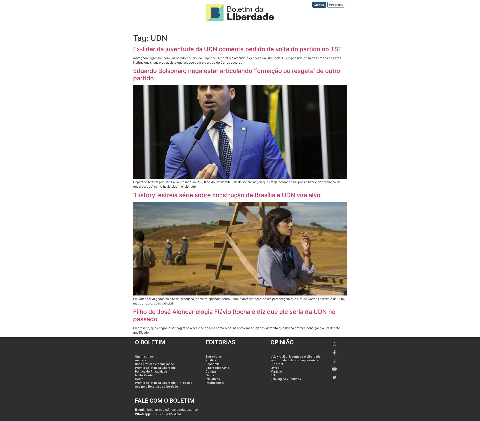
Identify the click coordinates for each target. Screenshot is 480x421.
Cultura (211, 371)
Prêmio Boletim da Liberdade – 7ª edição (163, 383)
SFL (273, 375)
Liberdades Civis (217, 368)
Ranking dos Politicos (286, 379)
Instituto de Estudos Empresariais (294, 360)
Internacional (215, 383)
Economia (213, 364)
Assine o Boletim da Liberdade (156, 386)
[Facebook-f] (334, 352)
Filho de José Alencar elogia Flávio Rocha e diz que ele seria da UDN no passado (234, 315)
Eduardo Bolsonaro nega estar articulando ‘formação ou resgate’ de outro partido (236, 74)
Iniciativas (213, 379)
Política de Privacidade (151, 371)
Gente (210, 375)
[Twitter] (334, 377)
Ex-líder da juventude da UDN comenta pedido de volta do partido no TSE (237, 49)
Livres (275, 368)
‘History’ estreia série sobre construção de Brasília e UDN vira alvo (226, 195)
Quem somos (144, 356)
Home (139, 379)
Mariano (276, 371)
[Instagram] (334, 361)
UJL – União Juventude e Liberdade (296, 356)
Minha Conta (144, 375)
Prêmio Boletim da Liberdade (155, 368)
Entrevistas (214, 356)
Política (211, 360)
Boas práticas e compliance (154, 364)
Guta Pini (277, 364)
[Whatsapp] (334, 344)
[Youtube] (334, 369)
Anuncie (140, 360)
